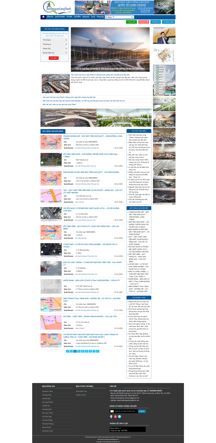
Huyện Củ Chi (81, 395)
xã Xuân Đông (47, 420)
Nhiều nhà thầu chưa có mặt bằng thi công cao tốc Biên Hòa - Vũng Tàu (139, 174)
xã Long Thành (47, 413)
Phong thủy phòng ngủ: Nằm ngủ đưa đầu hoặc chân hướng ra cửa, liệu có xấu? (139, 373)
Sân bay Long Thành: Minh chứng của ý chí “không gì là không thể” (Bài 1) (139, 162)
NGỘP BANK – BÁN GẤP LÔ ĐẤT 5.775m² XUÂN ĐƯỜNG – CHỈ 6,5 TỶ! (139, 281)
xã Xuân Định (47, 409)
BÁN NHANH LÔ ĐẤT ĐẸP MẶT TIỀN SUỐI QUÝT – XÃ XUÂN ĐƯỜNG (139, 231)
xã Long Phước (47, 402)
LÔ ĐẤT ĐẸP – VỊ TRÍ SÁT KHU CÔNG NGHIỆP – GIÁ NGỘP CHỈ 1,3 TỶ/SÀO (138, 266)
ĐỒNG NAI (50, 17)
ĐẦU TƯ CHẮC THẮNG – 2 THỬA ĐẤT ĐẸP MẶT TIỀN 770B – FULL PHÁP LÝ (138, 274)
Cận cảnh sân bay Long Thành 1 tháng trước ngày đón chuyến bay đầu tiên (69, 97)
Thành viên (131, 22)
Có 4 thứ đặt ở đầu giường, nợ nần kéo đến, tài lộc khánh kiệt (139, 336)
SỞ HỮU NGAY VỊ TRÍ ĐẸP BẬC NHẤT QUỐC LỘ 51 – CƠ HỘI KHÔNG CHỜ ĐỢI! (139, 249)
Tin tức (93, 17)
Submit (141, 411)
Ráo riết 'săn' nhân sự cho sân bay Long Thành (59, 104)
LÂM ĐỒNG (77, 17)
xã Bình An (46, 406)
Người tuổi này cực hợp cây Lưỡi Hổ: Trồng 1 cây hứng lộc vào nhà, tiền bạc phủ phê (139, 304)
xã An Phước (46, 427)
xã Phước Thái (47, 431)
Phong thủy (100, 17)
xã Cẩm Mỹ (46, 398)
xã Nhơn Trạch (47, 391)
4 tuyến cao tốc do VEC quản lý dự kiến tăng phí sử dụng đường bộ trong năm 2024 (139, 182)
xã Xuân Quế (47, 416)
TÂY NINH (69, 17)
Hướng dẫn (85, 17)
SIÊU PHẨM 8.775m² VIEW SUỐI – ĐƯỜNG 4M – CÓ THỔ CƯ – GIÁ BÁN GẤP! (138, 289)
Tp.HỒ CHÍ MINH (60, 17)
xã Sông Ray (46, 395)
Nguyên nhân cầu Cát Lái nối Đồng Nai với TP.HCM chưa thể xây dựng (139, 189)
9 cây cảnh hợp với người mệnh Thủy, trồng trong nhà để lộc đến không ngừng (139, 319)
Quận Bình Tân (81, 391)
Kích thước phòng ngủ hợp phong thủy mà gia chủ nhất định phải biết (139, 311)
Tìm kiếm (53, 58)
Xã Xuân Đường (48, 424)
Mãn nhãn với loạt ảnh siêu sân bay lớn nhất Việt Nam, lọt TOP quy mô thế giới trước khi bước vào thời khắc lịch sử (84, 101)
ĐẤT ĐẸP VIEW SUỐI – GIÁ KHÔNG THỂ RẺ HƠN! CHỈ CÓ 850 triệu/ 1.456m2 (139, 224)
